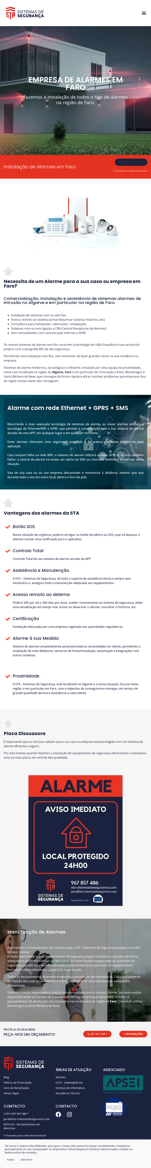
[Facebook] (58, 1114)
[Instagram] (69, 1114)
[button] (144, 13)
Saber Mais (27, 1159)
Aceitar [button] (10, 1159)
